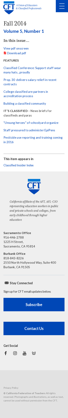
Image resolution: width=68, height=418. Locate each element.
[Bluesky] (34, 353)
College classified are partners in (25, 91)
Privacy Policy (10, 387)
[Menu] (62, 6)
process (27, 96)
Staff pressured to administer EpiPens (29, 130)
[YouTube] (24, 353)
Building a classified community (24, 103)
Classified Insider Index (18, 165)
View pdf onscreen (16, 48)
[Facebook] (5, 353)
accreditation (12, 96)
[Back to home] (23, 8)
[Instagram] (15, 353)
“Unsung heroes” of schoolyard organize (30, 123)
